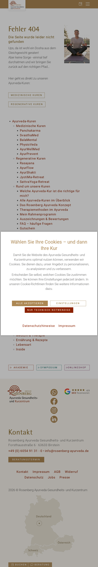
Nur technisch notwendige (49, 310)
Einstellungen (68, 303)
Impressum (67, 326)
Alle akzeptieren (30, 303)
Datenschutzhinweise (38, 326)
